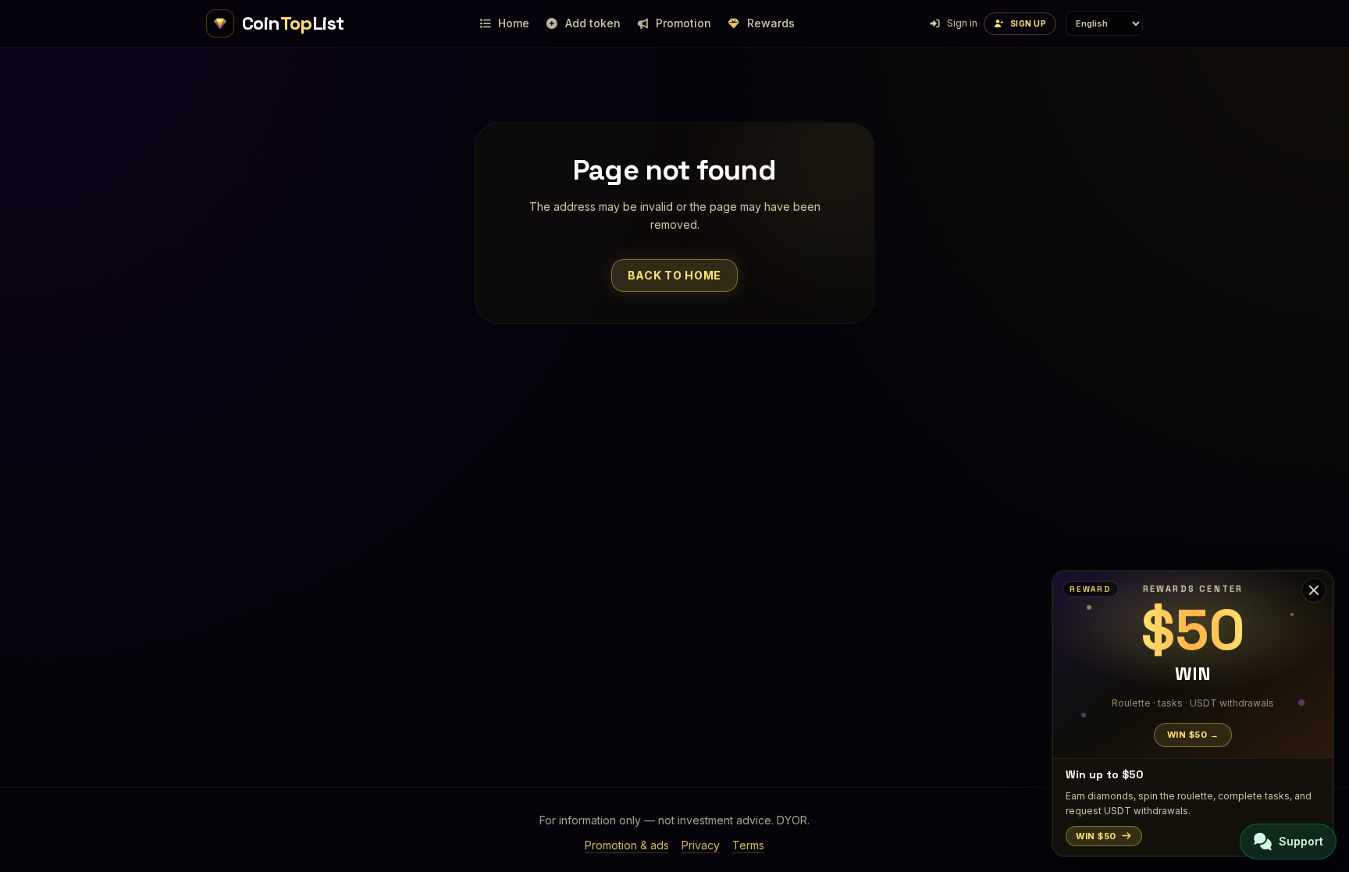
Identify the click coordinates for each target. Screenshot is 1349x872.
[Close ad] (1313, 590)
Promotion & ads (627, 845)
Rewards (771, 23)
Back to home (674, 275)
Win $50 (1096, 836)
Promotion (683, 23)
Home (513, 23)
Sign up (1028, 23)
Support (1301, 841)
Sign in (962, 23)
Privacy (701, 845)
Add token (593, 23)
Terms (748, 845)
